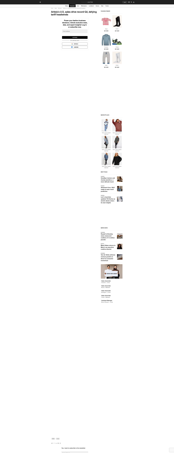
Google (76, 44)
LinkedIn (76, 47)
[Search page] (131, 2)
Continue (74, 37)
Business (60, 8)
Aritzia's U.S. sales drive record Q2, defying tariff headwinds (74, 8)
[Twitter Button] (52, 443)
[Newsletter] (129, 2)
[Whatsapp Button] (60, 443)
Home (52, 8)
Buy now (106, 31)
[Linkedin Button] (56, 443)
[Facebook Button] (54, 443)
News (56, 8)
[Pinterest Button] (58, 443)
